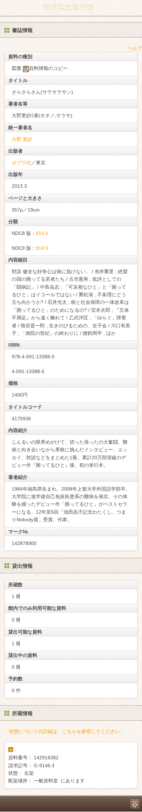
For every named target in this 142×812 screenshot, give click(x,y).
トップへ (135, 804)
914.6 (42, 233)
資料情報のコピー (48, 68)
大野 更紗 (22, 139)
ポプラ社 (21, 162)
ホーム (7, 8)
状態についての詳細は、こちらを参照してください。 (67, 731)
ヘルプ (135, 48)
